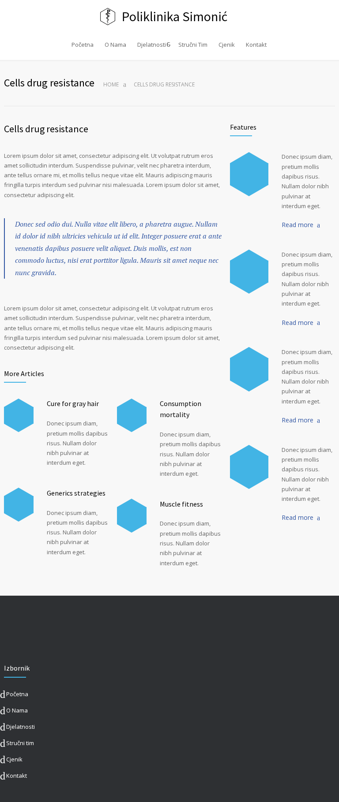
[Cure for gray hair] (19, 415)
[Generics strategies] (19, 504)
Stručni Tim (192, 44)
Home (111, 84)
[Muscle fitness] (132, 515)
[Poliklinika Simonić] (169, 17)
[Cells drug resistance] (249, 272)
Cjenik (226, 44)
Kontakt (256, 44)
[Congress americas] (249, 369)
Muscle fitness (181, 504)
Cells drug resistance (46, 129)
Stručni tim (20, 743)
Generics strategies (76, 493)
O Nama (115, 44)
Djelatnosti (151, 44)
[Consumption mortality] (132, 415)
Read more (297, 224)
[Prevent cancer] (249, 467)
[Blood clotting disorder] (249, 174)
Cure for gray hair (73, 403)
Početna (83, 44)
